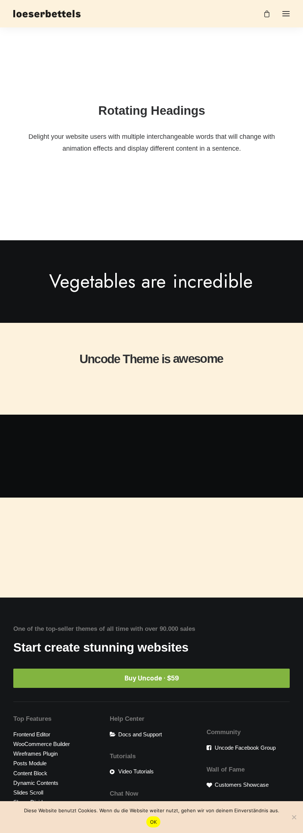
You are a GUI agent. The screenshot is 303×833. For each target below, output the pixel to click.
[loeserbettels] (47, 13)
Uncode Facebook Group (245, 748)
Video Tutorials (136, 771)
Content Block (30, 773)
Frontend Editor (31, 734)
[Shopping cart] (263, 13)
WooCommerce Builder (41, 744)
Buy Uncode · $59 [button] (152, 678)
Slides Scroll (28, 792)
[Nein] (293, 817)
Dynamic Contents (35, 783)
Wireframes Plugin (35, 753)
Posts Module (30, 763)
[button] (286, 13)
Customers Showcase (242, 785)
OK (153, 822)
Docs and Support (140, 734)
